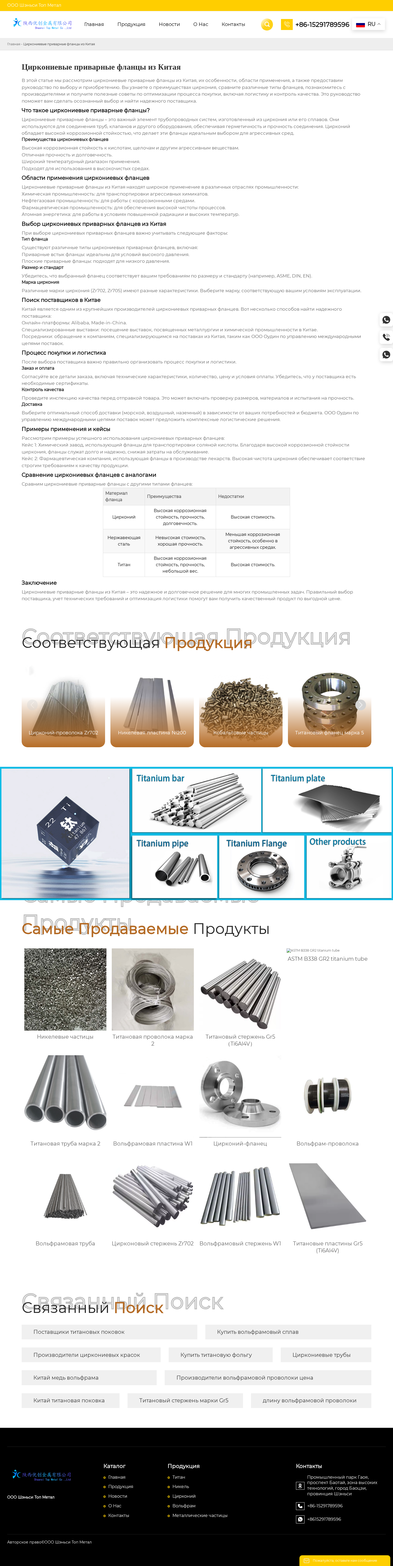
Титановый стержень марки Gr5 (183, 1400)
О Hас (114, 1505)
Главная (13, 44)
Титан (178, 1477)
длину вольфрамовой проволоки (310, 1400)
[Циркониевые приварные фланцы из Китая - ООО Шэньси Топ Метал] (43, 24)
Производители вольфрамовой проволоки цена (244, 1378)
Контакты (118, 1515)
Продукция (120, 1486)
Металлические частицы (200, 1515)
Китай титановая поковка (69, 1400)
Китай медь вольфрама (66, 1378)
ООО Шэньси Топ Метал (34, 5)
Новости (117, 1496)
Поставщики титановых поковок (79, 1332)
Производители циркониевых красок (86, 1355)
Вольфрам (184, 1505)
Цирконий (184, 1496)
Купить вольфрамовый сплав (258, 1332)
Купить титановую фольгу (216, 1355)
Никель (180, 1486)
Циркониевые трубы (321, 1355)
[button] (360, 705)
